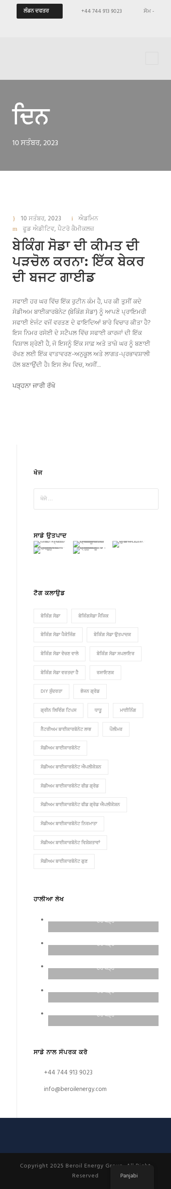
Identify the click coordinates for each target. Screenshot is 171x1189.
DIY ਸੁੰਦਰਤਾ (51, 691)
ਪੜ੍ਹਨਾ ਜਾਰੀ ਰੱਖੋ (33, 386)
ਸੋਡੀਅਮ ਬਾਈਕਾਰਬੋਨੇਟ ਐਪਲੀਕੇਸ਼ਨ (71, 767)
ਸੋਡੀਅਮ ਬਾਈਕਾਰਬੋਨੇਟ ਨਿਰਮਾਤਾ (69, 824)
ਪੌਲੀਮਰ (116, 729)
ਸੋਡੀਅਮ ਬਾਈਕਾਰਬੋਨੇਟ (60, 748)
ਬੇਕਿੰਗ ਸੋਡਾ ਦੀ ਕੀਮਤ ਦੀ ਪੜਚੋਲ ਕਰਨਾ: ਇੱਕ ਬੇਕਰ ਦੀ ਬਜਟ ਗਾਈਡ (78, 262)
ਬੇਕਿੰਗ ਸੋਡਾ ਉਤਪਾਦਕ (112, 635)
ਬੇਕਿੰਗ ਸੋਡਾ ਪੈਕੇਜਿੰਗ (58, 635)
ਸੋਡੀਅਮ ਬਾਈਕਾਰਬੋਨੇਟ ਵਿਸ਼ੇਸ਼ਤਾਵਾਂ (70, 843)
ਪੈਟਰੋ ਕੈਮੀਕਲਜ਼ (76, 229)
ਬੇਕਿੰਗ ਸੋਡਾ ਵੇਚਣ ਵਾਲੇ (59, 654)
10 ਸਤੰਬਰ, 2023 (41, 219)
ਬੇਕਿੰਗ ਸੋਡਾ (50, 616)
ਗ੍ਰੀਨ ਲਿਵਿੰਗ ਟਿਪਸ (58, 710)
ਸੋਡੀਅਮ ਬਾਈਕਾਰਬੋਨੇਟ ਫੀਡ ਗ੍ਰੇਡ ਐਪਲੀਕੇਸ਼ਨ (80, 805)
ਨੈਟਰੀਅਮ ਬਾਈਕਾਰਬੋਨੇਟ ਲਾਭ (66, 729)
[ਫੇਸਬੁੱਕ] (78, 25)
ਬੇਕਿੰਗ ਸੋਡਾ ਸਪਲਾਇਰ (115, 654)
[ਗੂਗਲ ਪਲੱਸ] (93, 25)
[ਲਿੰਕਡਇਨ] (107, 25)
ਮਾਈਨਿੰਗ (128, 710)
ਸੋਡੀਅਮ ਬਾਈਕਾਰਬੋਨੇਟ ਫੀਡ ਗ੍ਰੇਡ (70, 786)
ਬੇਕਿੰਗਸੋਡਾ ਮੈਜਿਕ (93, 616)
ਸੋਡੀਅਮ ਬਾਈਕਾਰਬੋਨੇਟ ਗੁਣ (64, 861)
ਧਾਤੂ (98, 710)
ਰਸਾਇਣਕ (105, 673)
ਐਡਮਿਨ (88, 219)
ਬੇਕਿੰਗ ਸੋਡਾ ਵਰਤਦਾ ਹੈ (59, 673)
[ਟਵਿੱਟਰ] (122, 25)
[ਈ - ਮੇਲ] (64, 25)
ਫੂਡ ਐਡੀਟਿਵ (38, 229)
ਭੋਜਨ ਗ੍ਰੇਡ (90, 691)
